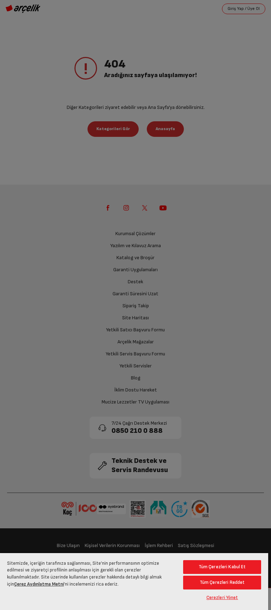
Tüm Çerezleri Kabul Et (222, 567)
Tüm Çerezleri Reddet (222, 582)
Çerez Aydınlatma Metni (39, 584)
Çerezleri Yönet (222, 597)
